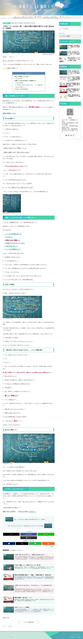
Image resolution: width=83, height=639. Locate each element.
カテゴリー (62, 33)
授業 (5, 23)
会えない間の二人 (20, 87)
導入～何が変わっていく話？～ (22, 76)
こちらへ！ (32, 511)
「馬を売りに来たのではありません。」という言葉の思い (29, 84)
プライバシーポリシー (76, 634)
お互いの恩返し (20, 82)
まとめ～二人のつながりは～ (22, 89)
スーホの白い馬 (32, 23)
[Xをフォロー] (22, 543)
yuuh (70, 117)
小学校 (26, 23)
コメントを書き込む (28, 622)
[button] (28, 537)
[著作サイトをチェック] (9, 543)
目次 (26, 73)
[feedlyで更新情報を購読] (35, 543)
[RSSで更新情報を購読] (48, 543)
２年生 (9, 23)
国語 (13, 23)
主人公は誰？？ (20, 78)
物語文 (22, 23)
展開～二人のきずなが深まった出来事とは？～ (26, 80)
